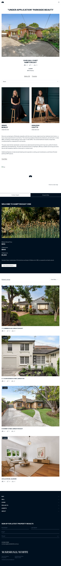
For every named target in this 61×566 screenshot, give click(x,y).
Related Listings (6, 279)
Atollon (20, 557)
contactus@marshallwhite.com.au (10, 544)
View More (4, 159)
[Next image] (57, 35)
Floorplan (34, 76)
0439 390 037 (35, 129)
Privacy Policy (4, 557)
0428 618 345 (5, 129)
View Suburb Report (8, 265)
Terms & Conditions (5, 556)
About (4, 511)
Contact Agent (15, 195)
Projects (5, 505)
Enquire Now (45, 195)
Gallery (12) (27, 76)
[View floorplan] (57, 55)
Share (4, 81)
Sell (3, 499)
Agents (4, 508)
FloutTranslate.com (10, 559)
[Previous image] (4, 35)
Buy (3, 496)
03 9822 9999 (5, 542)
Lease (3, 502)
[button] (30, 176)
